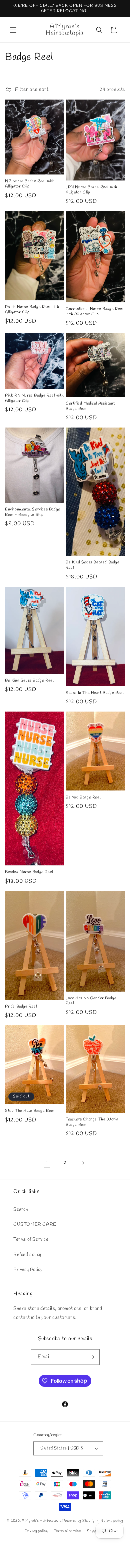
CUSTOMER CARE (34, 1224)
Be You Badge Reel (83, 797)
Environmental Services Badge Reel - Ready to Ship (32, 512)
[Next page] (83, 1162)
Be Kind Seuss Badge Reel (29, 680)
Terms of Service (31, 1239)
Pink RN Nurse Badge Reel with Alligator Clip (34, 398)
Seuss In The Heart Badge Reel (95, 693)
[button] (13, 30)
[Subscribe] (92, 1357)
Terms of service (67, 1531)
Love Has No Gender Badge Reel (91, 1001)
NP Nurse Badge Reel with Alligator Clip (29, 184)
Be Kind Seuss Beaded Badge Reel (93, 565)
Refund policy (27, 1255)
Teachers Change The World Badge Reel (92, 1122)
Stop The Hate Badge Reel (29, 1110)
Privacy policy (36, 1531)
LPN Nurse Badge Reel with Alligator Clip (91, 190)
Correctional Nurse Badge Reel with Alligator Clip (94, 312)
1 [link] (47, 1162)
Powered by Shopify (78, 1520)
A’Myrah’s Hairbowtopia (41, 1520)
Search (20, 1209)
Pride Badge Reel (21, 1006)
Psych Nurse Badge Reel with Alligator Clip (32, 310)
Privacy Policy (27, 1270)
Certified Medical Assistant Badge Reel (90, 406)
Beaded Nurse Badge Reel (29, 872)
